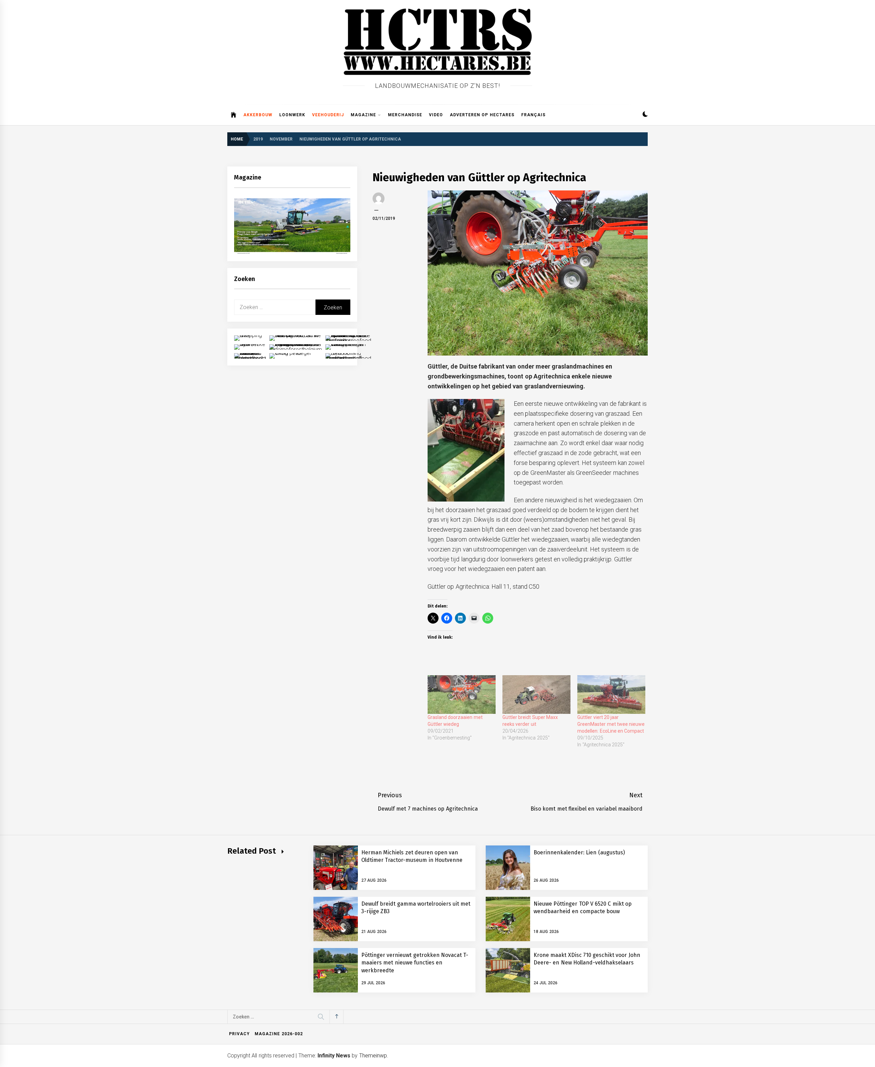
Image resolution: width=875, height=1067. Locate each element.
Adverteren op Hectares (482, 114)
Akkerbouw (257, 114)
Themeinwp (373, 1055)
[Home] (233, 115)
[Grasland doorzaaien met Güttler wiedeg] (462, 694)
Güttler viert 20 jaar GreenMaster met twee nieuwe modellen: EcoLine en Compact (611, 724)
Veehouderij (328, 114)
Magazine (363, 114)
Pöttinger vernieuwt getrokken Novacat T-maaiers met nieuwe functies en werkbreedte (414, 963)
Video (436, 114)
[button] (645, 115)
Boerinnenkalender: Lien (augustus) (579, 852)
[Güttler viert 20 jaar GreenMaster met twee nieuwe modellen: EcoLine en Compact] (611, 694)
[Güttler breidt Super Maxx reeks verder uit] (536, 694)
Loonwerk (292, 114)
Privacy (239, 1033)
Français (533, 114)
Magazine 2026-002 (278, 1033)
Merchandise (405, 114)
